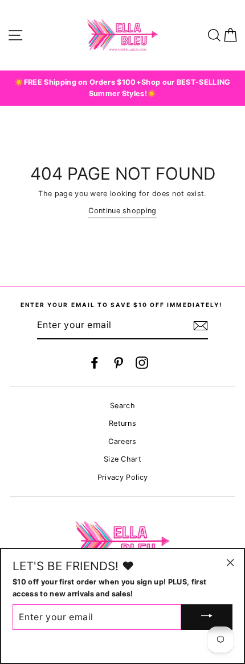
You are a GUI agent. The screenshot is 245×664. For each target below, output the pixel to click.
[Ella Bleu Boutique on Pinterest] (118, 362)
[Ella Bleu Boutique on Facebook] (94, 362)
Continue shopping (122, 210)
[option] (122, 88)
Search (122, 405)
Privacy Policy (122, 477)
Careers (122, 441)
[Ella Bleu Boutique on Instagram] (142, 362)
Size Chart (122, 459)
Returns (122, 423)
